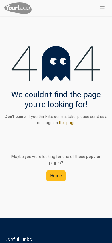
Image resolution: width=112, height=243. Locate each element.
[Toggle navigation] (102, 8)
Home (56, 176)
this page (67, 122)
